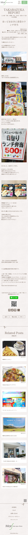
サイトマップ (14, 519)
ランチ (18, 32)
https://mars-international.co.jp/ (9, 285)
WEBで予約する (24, 2)
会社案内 (14, 507)
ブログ (14, 510)
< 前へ (6, 317)
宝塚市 (22, 33)
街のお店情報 (24, 30)
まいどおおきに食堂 (11, 32)
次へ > (22, 317)
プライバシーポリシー (14, 516)
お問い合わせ (14, 513)
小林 (26, 33)
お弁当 (4, 32)
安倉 (19, 33)
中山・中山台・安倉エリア (19, 15)
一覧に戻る (14, 317)
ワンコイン (23, 32)
